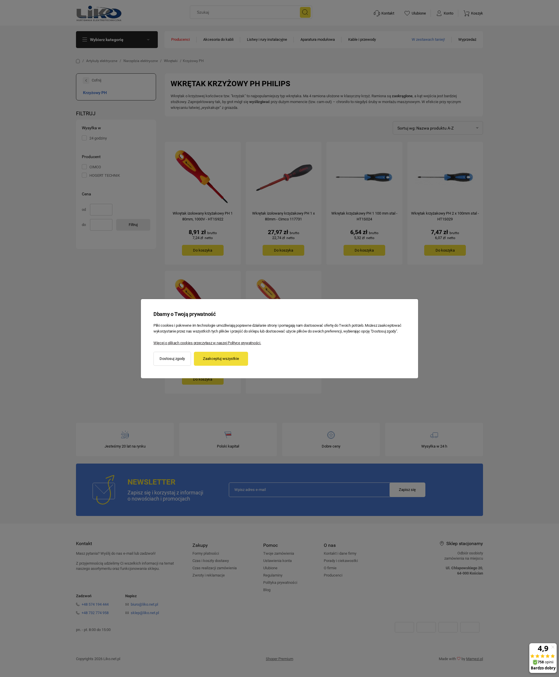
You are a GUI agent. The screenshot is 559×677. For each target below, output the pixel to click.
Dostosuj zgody (172, 358)
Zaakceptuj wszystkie (221, 358)
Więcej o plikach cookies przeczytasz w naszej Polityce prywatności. (207, 343)
